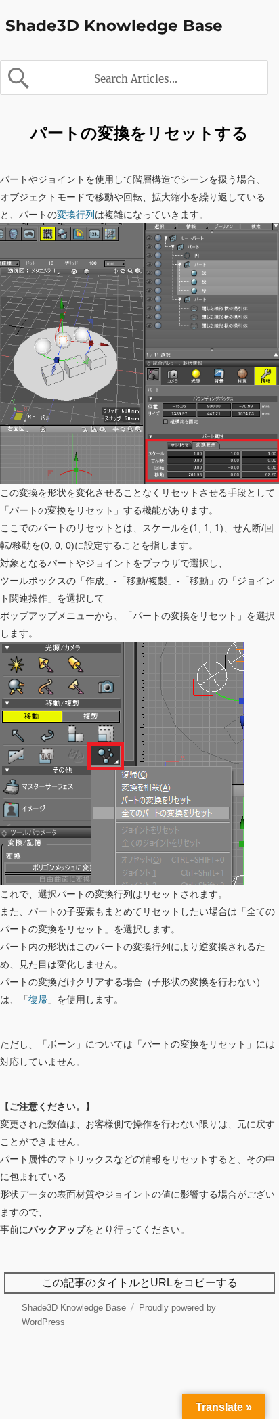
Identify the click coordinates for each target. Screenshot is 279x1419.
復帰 (37, 999)
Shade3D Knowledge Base (114, 25)
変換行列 (76, 214)
